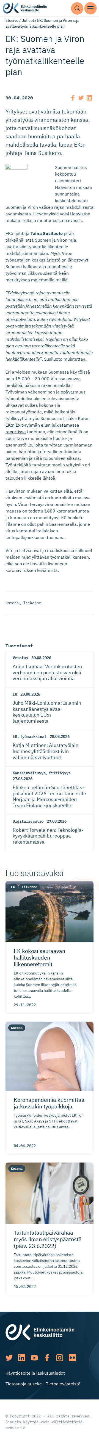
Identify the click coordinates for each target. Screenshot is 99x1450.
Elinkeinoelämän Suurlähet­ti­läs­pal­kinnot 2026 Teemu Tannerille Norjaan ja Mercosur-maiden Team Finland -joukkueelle (49, 796)
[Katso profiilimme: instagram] (59, 1357)
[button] (77, 8)
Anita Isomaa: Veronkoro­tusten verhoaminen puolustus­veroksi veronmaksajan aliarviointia (47, 672)
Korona (17, 1028)
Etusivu (12, 20)
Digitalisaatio (28, 821)
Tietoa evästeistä (63, 1383)
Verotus (20, 657)
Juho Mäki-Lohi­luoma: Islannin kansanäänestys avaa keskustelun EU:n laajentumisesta (47, 712)
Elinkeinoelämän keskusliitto (25, 8)
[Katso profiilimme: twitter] (9, 1357)
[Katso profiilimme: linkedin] (21, 1357)
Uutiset (27, 20)
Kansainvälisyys (29, 772)
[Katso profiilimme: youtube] (34, 1357)
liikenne (32, 602)
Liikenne (29, 887)
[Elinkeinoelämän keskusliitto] (40, 1331)
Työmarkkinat (33, 736)
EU (15, 694)
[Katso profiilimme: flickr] (72, 1357)
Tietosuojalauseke (24, 1383)
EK (13, 887)
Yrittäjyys (60, 772)
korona (12, 602)
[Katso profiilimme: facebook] (47, 1357)
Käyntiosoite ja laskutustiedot (35, 1373)
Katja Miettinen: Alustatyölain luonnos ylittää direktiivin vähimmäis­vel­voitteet (45, 751)
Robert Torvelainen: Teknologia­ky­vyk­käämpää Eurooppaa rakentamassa (48, 836)
